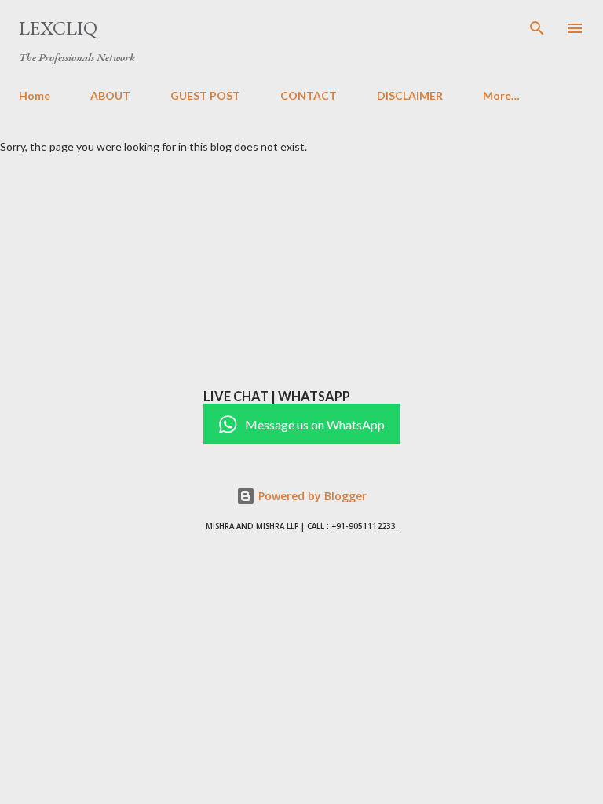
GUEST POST (205, 95)
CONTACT (308, 95)
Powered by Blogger (311, 495)
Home (34, 95)
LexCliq (58, 28)
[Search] (537, 28)
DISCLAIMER (410, 95)
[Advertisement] (301, 271)
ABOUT (110, 95)
